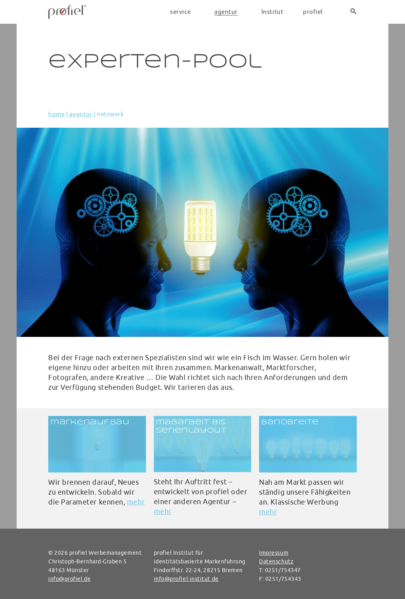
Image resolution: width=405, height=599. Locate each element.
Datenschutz (276, 561)
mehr (136, 502)
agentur (81, 114)
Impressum (273, 553)
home (56, 114)
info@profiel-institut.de (186, 579)
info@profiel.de (69, 579)
